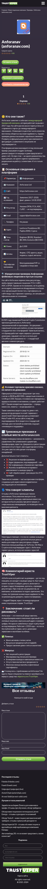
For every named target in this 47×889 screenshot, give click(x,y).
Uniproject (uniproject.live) (12, 789)
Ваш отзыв (6, 710)
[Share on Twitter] (10, 71)
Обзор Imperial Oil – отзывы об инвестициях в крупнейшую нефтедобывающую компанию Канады (21, 827)
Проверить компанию (12, 78)
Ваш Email (5, 748)
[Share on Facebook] (4, 71)
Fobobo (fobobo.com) (10, 781)
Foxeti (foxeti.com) (9, 785)
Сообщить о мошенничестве (15, 84)
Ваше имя (5, 741)
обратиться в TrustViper (27, 676)
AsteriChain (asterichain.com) (14, 793)
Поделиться (6, 67)
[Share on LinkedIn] (16, 71)
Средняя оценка (7, 51)
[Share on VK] (21, 71)
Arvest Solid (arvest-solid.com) (14, 796)
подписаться (22, 864)
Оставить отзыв (10, 62)
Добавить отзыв (8, 704)
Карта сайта (23, 876)
